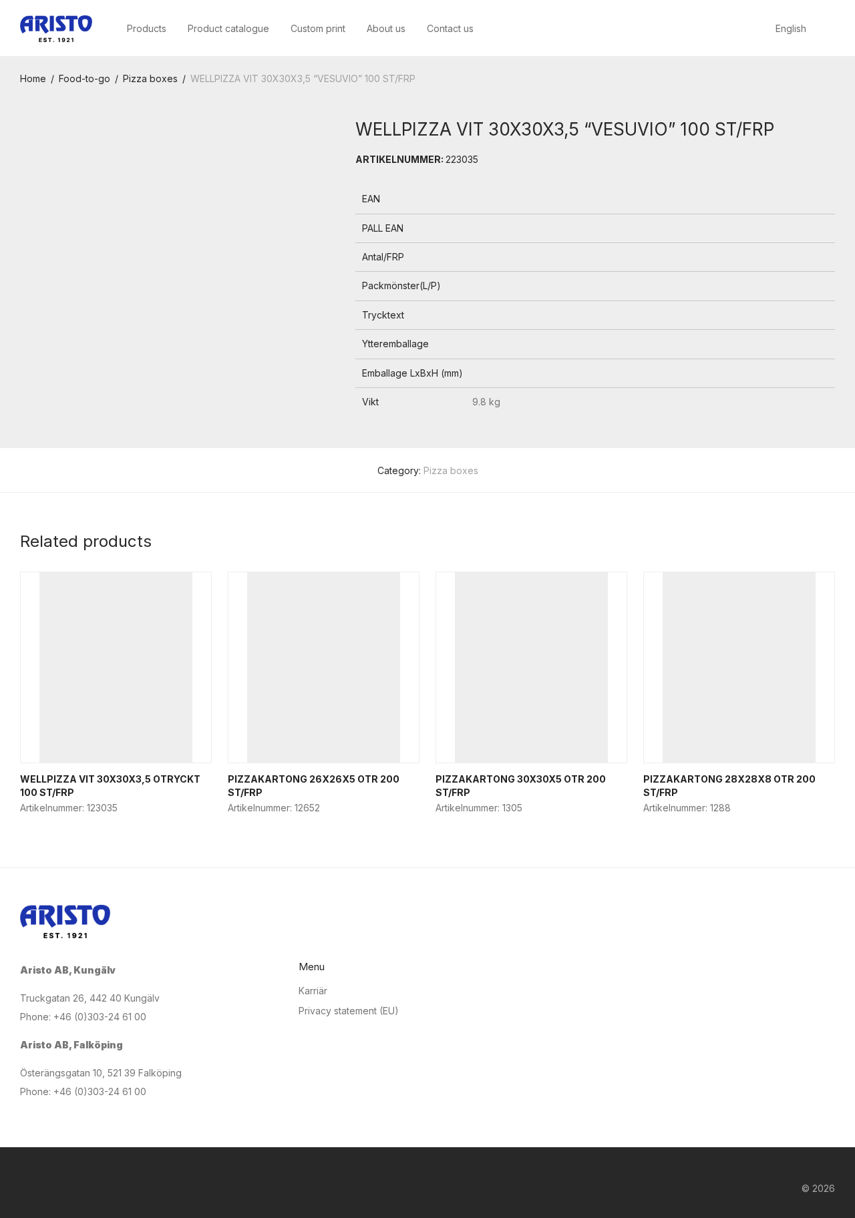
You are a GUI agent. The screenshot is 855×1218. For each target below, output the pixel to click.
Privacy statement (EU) (349, 1010)
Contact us (450, 28)
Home (33, 78)
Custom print (318, 28)
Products (146, 28)
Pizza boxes (150, 78)
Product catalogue (228, 28)
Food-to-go (84, 78)
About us (386, 28)
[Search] (831, 29)
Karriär (313, 990)
